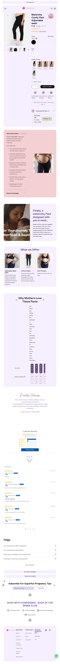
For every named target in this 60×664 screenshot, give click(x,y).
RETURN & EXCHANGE (30, 571)
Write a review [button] (30, 450)
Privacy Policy (19, 648)
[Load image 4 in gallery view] (24, 50)
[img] (8, 471)
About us (18, 636)
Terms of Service (18, 652)
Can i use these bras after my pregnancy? (15, 546)
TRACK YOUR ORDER (30, 576)
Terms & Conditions (18, 644)
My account (28, 639)
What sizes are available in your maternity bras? (17, 554)
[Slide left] (7, 49)
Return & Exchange (13, 193)
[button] (5, 8)
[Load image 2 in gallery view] (15, 50)
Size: (33, 50)
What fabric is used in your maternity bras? (16, 559)
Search (17, 633)
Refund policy (19, 656)
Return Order (28, 633)
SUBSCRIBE (41, 588)
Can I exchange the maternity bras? (13, 550)
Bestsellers (37, 636)
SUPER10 (45, 118)
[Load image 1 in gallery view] (11, 50)
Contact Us (18, 639)
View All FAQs (29, 565)
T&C (36, 639)
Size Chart (51, 36)
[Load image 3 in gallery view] (20, 50)
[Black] (33, 42)
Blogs (26, 636)
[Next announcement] (56, 2)
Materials (23, 133)
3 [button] (30, 529)
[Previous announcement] (4, 2)
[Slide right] (28, 49)
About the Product (13, 133)
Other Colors (35, 59)
